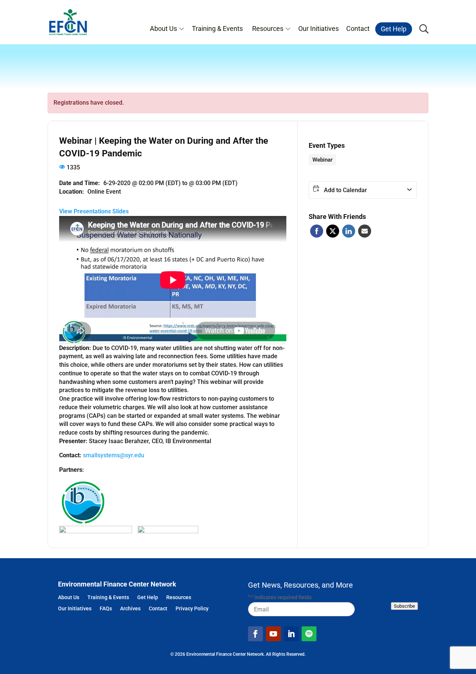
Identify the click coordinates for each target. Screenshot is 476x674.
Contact (358, 28)
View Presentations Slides (94, 211)
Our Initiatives (318, 28)
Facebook (316, 231)
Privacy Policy (192, 609)
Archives (130, 609)
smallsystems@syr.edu (113, 455)
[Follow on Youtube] (273, 633)
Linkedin (348, 231)
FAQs (106, 609)
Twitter (332, 231)
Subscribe (404, 606)
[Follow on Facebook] (255, 633)
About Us (163, 28)
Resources (267, 28)
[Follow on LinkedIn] (291, 633)
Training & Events (217, 28)
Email (364, 231)
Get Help (393, 29)
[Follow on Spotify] (309, 633)
